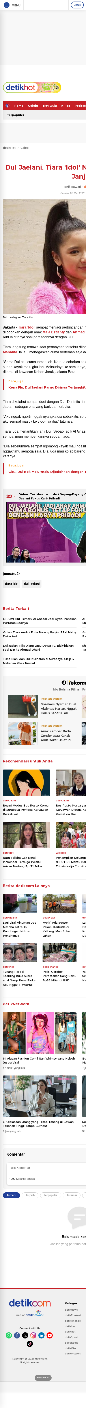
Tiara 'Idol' (26, 327)
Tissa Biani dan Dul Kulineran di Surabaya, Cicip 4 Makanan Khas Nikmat (38, 661)
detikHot (9, 147)
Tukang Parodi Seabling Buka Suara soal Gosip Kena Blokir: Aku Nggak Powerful (19, 978)
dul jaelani (32, 583)
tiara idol (12, 583)
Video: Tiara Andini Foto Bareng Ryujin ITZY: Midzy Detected (40, 634)
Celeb (25, 147)
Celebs (33, 105)
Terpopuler (15, 115)
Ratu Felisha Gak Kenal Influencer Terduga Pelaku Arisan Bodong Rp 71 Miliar (22, 862)
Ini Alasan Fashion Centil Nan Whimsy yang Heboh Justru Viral (39, 1060)
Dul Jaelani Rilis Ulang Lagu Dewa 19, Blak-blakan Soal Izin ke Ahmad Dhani (38, 647)
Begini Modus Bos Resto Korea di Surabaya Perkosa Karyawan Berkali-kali (26, 810)
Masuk (77, 4)
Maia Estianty (54, 332)
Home (19, 105)
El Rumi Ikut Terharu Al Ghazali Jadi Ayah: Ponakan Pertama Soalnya (40, 621)
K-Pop (65, 105)
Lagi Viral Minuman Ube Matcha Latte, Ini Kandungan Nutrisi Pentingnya (19, 929)
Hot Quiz (50, 105)
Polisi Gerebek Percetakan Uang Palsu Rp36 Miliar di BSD (59, 976)
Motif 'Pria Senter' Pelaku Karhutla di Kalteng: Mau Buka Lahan (56, 929)
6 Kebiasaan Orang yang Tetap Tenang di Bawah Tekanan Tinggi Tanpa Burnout (38, 1124)
